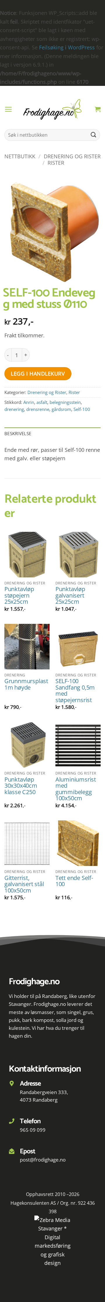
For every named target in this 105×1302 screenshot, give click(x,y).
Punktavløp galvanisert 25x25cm (70, 595)
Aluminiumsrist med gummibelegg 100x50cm (75, 788)
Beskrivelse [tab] (17, 433)
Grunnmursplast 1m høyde (26, 684)
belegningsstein (65, 402)
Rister (56, 162)
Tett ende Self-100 (74, 881)
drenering (14, 409)
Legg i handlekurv (38, 373)
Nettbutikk (19, 156)
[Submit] (93, 134)
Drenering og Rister (72, 156)
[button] (8, 109)
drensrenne (37, 409)
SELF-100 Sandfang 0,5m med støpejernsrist (75, 690)
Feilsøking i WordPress (67, 47)
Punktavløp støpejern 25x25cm (19, 595)
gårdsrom (61, 409)
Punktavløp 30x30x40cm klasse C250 (20, 785)
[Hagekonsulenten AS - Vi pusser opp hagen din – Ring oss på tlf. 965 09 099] (52, 109)
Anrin (28, 402)
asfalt (41, 402)
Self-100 (82, 409)
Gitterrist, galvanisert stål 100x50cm (24, 884)
